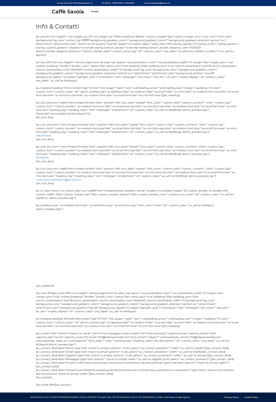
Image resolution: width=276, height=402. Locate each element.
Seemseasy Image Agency (177, 397)
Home (94, 11)
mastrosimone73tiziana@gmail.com (58, 179)
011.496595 (42, 157)
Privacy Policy (232, 397)
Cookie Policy (251, 397)
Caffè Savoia (68, 11)
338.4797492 (43, 135)
